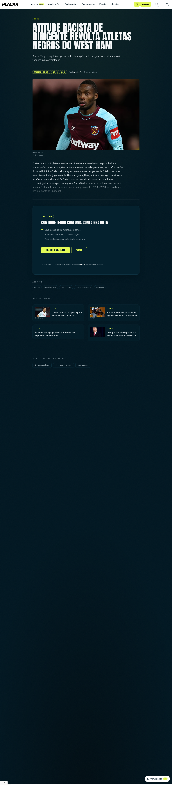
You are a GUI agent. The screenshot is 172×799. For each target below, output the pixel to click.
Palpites (103, 4)
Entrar (79, 250)
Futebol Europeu (50, 287)
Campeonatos (88, 4)
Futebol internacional (83, 287)
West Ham (100, 287)
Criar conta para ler (55, 250)
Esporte (37, 287)
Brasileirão (83, 365)
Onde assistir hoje (63, 365)
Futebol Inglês (66, 287)
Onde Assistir (71, 4)
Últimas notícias (42, 365)
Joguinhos (116, 4)
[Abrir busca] (167, 4)
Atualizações (54, 4)
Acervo (37, 4)
